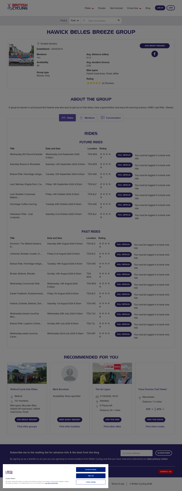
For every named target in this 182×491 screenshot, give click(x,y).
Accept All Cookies (90, 469)
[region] (55, 476)
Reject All (91, 476)
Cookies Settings (91, 482)
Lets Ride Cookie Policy (51, 483)
